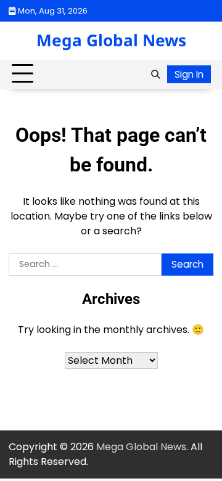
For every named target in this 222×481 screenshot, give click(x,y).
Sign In (189, 74)
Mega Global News (111, 40)
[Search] (155, 74)
